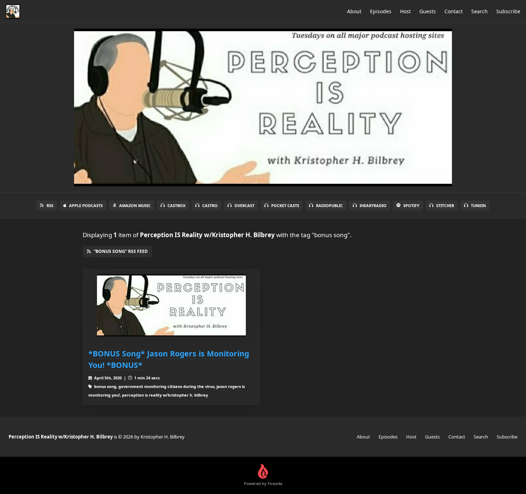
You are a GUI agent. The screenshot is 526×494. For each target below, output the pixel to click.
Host (405, 11)
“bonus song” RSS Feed (121, 251)
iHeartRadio (373, 205)
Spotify (411, 205)
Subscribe (508, 11)
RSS (50, 205)
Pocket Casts (285, 205)
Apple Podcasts (86, 205)
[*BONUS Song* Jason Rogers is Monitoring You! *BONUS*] (171, 305)
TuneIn (478, 205)
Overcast (244, 205)
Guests (427, 11)
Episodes (380, 11)
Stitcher (445, 205)
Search (479, 11)
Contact (453, 11)
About (354, 11)
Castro (210, 205)
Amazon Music (135, 205)
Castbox (176, 205)
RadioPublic (329, 205)
